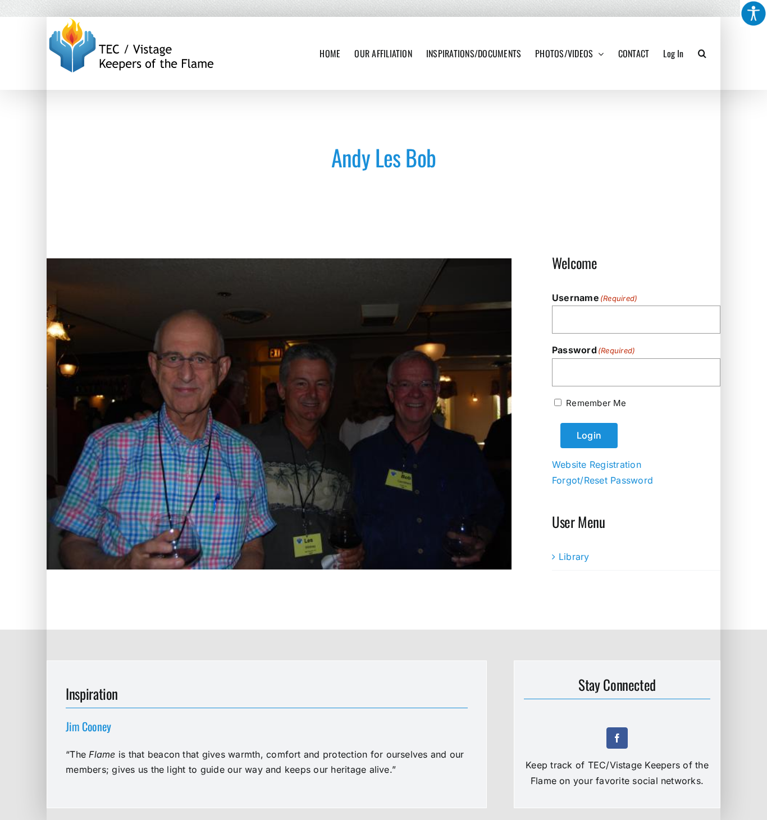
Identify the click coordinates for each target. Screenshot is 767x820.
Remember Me (596, 403)
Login (589, 435)
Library (574, 556)
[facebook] (617, 738)
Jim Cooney (88, 726)
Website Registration (596, 464)
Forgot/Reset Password (602, 480)
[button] (702, 53)
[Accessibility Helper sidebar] (753, 13)
